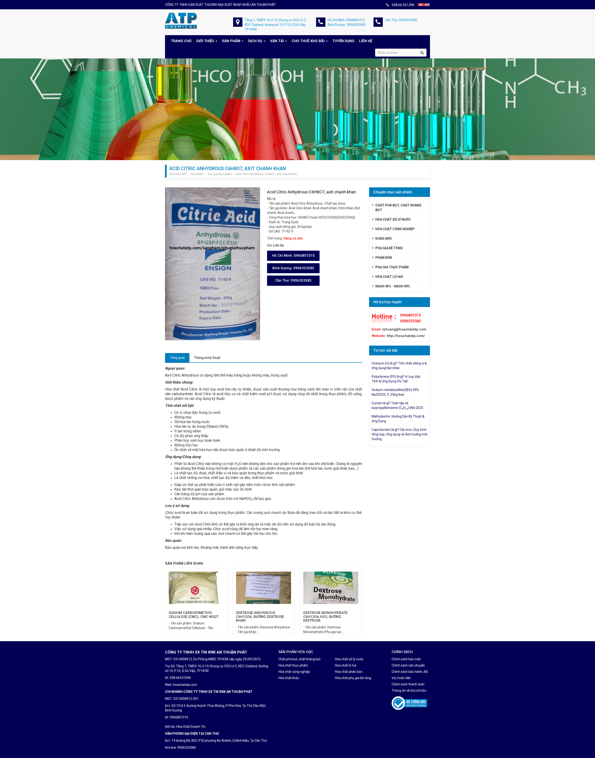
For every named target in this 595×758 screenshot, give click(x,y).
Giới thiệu (205, 41)
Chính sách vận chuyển (408, 665)
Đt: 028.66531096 (178, 678)
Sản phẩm (231, 41)
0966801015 (293, 255)
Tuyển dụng (343, 41)
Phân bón (383, 257)
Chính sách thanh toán (408, 684)
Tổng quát (177, 358)
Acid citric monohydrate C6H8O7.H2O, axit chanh (326, 615)
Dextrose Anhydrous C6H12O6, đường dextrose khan (193, 617)
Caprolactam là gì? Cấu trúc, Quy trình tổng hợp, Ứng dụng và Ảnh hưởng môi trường (399, 434)
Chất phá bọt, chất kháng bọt (398, 207)
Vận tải (277, 41)
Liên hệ (365, 41)
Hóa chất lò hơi (389, 277)
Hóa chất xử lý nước (393, 219)
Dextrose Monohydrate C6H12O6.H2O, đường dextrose (258, 617)
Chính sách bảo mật (406, 659)
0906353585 (293, 268)
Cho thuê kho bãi (308, 41)
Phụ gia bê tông (389, 248)
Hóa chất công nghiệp (395, 229)
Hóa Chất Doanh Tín (190, 726)
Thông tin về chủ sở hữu (409, 690)
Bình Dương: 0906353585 (346, 25)
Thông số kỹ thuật (207, 358)
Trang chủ (181, 41)
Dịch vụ (255, 41)
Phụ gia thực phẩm (392, 267)
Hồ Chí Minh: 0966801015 (346, 20)
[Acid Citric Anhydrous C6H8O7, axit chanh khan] (212, 263)
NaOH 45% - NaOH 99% (392, 286)
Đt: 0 (168, 717)
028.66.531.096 (401, 5)
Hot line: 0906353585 (180, 747)
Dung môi (383, 238)
